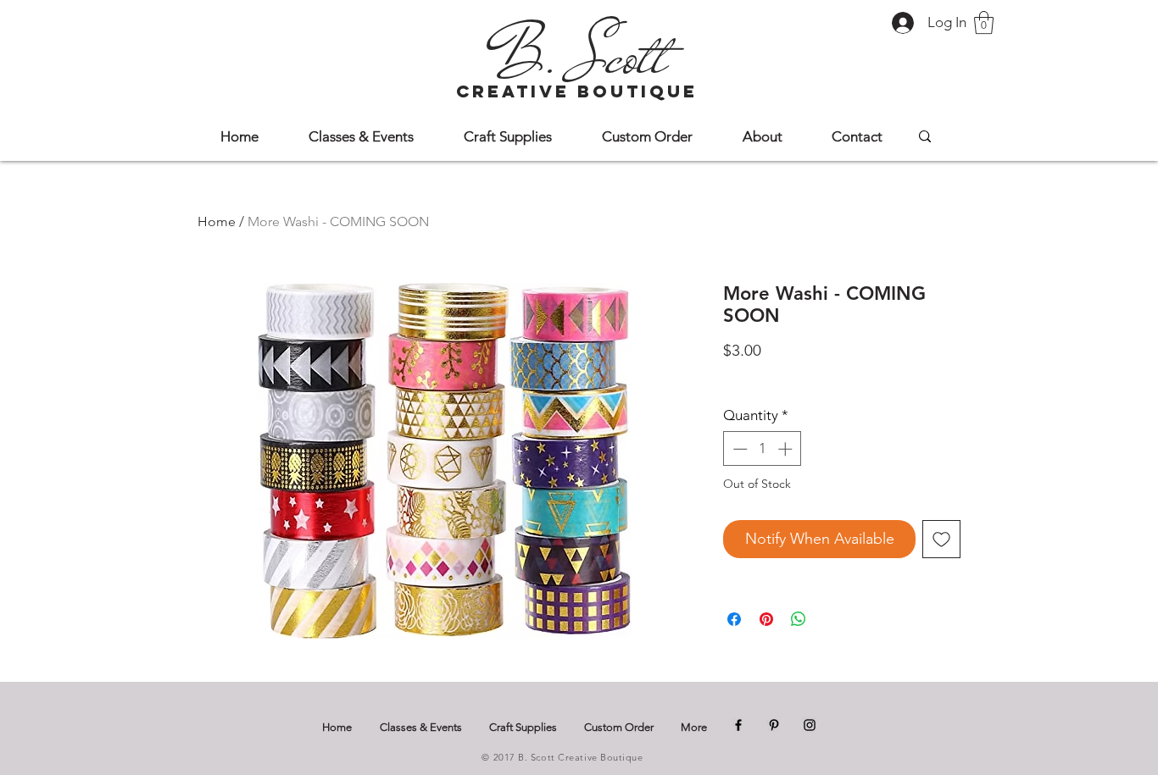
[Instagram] (809, 725)
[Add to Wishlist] (941, 539)
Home (217, 221)
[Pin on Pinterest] (766, 619)
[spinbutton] (762, 449)
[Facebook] (738, 725)
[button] (984, 22)
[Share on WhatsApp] (798, 619)
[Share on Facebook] (734, 619)
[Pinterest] (774, 725)
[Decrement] (738, 449)
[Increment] (786, 449)
